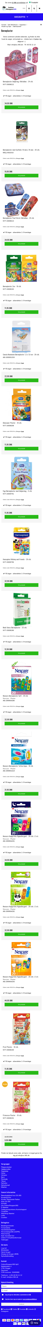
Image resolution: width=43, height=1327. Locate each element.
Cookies (4, 1217)
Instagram (4, 1311)
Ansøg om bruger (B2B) (9, 1254)
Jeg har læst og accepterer (21, 1299)
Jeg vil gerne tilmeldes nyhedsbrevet (20, 1294)
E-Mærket (4, 1207)
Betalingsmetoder (7, 1226)
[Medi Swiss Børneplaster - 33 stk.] (21, 609)
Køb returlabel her (7, 1236)
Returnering (5, 1234)
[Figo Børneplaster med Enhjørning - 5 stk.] (21, 473)
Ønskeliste (5, 1250)
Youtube (23, 1309)
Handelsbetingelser (8, 1230)
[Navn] (21, 1286)
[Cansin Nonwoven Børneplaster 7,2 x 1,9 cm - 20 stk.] (21, 336)
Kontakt (4, 1203)
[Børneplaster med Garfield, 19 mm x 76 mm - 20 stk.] (21, 132)
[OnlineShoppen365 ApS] (9, 8)
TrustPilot (4, 1211)
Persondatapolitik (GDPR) (10, 1232)
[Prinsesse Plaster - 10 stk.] (21, 1097)
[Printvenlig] (41, 24)
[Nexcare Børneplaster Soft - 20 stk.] (21, 678)
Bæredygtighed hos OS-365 (11, 1195)
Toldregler (4, 1240)
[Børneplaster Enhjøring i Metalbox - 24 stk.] (21, 63)
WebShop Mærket (7, 1213)
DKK (24, 8)
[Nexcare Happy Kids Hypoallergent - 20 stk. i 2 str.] (21, 818)
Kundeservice (6, 1197)
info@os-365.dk (12, 1277)
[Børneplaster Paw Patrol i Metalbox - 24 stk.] (21, 200)
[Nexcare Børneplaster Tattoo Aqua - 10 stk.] (21, 748)
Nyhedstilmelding (7, 1256)
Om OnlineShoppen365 (9, 1205)
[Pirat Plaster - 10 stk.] (21, 1029)
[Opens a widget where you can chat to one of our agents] (34, 1323)
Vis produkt (21, 107)
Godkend (21, 1304)
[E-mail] (21, 1290)
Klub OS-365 (5, 1201)
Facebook (6, 1309)
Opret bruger (6, 1252)
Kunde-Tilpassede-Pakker (10, 1199)
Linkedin (31, 1309)
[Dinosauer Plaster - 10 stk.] (21, 405)
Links (3, 1215)
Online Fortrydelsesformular (11, 1238)
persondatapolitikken (30, 1299)
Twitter (14, 1309)
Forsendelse (5, 1228)
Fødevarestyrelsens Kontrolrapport (13, 1209)
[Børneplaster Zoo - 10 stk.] (21, 268)
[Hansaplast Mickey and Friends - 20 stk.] (21, 541)
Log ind (4, 1248)
